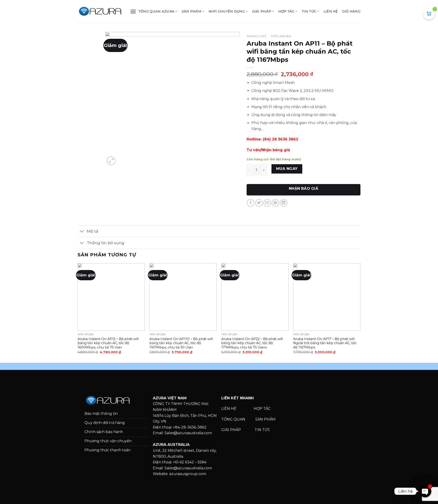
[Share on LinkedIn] (283, 203)
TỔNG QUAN (233, 419)
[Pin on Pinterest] (275, 203)
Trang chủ (256, 36)
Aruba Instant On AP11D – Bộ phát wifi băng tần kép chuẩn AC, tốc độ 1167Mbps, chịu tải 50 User (181, 343)
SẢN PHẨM (191, 11)
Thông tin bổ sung (105, 242)
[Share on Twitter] (259, 203)
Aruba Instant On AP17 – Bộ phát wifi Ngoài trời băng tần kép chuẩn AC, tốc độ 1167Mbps (325, 343)
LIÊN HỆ (330, 11)
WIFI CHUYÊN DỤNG (227, 11)
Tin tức (309, 11)
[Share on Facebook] (250, 203)
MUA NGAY (287, 168)
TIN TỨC (262, 430)
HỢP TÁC (286, 11)
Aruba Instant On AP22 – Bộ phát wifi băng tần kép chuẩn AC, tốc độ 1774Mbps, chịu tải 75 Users (252, 343)
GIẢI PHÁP (261, 11)
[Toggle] (82, 232)
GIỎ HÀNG (351, 11)
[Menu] (133, 11)
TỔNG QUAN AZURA (156, 11)
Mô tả (92, 231)
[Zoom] (111, 160)
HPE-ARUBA (281, 36)
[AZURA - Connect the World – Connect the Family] (100, 11)
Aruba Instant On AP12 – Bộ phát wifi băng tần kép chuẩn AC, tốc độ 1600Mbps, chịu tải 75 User (108, 343)
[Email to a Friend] (267, 203)
